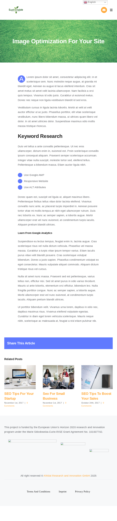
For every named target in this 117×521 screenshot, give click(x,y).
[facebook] (56, 482)
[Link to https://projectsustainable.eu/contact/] (104, 10)
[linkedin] (61, 482)
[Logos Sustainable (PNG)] (15, 4)
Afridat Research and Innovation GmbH (67, 475)
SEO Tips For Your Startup (20, 377)
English (91, 2)
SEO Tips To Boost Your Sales (97, 377)
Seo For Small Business (59, 377)
